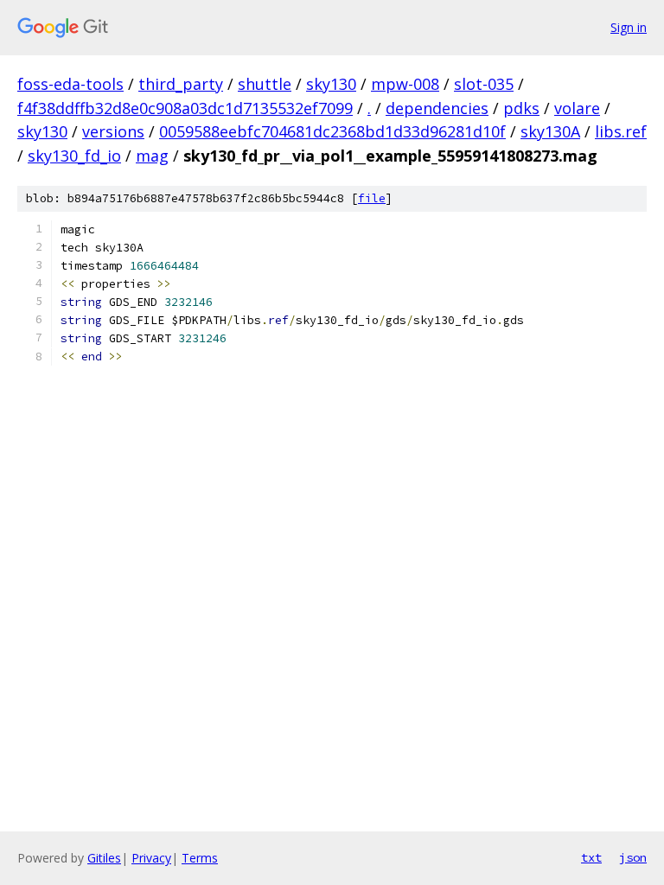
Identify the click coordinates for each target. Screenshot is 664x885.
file (372, 198)
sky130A (550, 131)
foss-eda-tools (70, 83)
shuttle (264, 83)
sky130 (331, 83)
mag (152, 155)
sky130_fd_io (74, 155)
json (633, 857)
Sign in (628, 27)
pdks (521, 108)
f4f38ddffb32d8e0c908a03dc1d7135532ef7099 (185, 108)
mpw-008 (405, 83)
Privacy (151, 858)
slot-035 (484, 83)
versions (113, 131)
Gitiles (104, 858)
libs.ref (621, 131)
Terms (200, 858)
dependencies (437, 108)
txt (591, 857)
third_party (180, 83)
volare (577, 108)
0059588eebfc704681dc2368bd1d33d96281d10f (332, 131)
